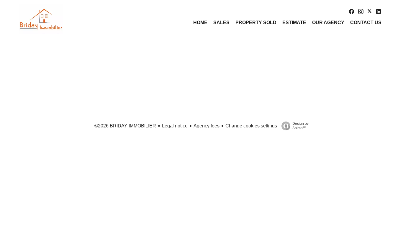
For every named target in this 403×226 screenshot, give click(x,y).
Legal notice (175, 125)
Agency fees (206, 125)
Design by (300, 126)
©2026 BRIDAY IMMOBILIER (125, 125)
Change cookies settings (251, 125)
